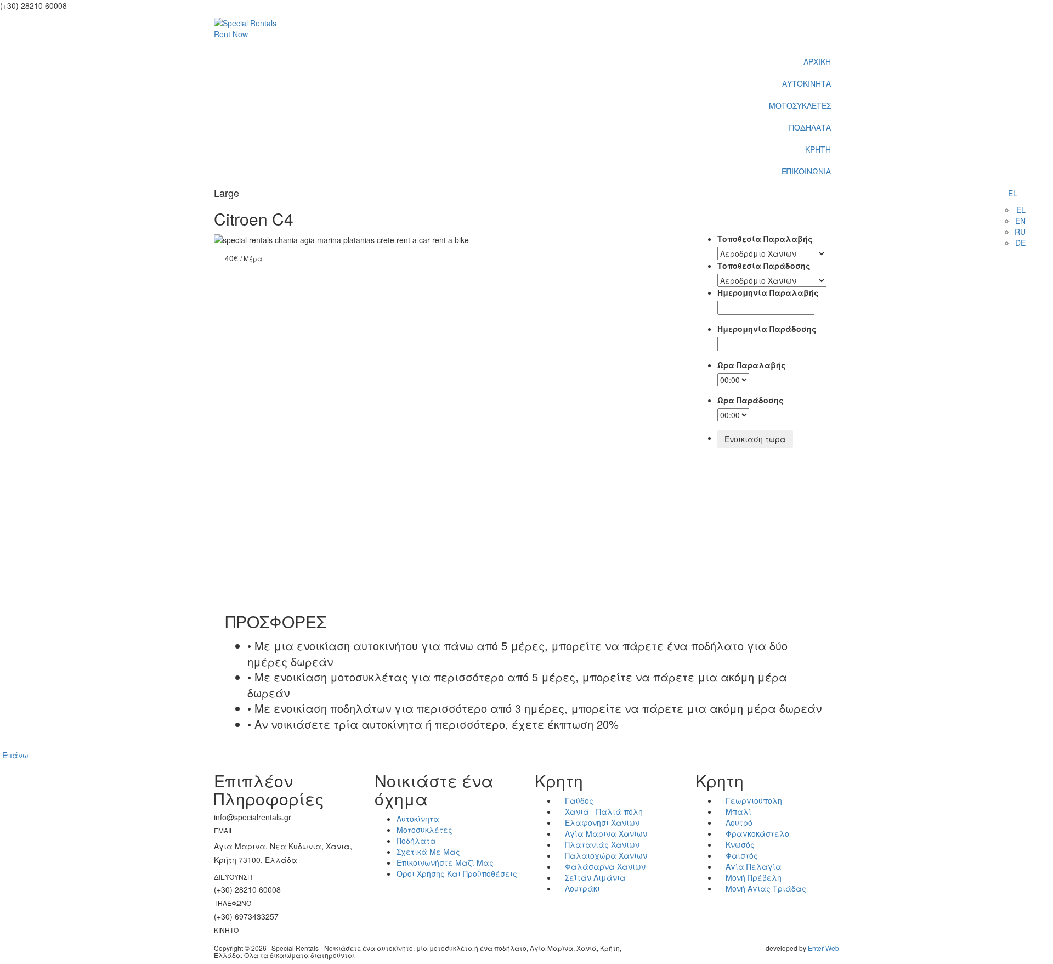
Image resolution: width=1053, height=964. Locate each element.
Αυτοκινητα (806, 83)
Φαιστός (740, 855)
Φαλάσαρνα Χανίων (604, 866)
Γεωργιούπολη (752, 800)
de (1020, 242)
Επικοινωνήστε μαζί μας (445, 862)
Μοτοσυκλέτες (424, 829)
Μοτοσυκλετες (800, 105)
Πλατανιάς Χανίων (601, 844)
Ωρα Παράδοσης (750, 399)
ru (1020, 231)
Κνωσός (739, 844)
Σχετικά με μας (428, 851)
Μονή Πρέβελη (752, 877)
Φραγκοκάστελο (756, 833)
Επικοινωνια (806, 171)
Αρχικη (817, 61)
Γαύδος (578, 800)
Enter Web (823, 947)
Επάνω (15, 754)
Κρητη (818, 149)
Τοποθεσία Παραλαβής (765, 238)
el (1012, 193)
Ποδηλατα (810, 127)
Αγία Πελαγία (752, 866)
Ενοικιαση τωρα (755, 438)
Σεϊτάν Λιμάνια (594, 877)
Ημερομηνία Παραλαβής (768, 292)
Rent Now (231, 34)
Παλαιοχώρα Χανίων (605, 855)
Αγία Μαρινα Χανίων (605, 833)
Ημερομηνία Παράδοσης (767, 328)
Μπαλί (737, 811)
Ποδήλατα (416, 840)
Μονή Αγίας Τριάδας (764, 888)
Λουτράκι (581, 888)
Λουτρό (737, 822)
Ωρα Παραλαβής (751, 364)
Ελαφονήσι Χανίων (601, 822)
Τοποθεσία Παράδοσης (764, 265)
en (1020, 220)
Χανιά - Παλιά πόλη (603, 811)
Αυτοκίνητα (418, 818)
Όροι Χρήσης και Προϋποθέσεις (457, 873)
